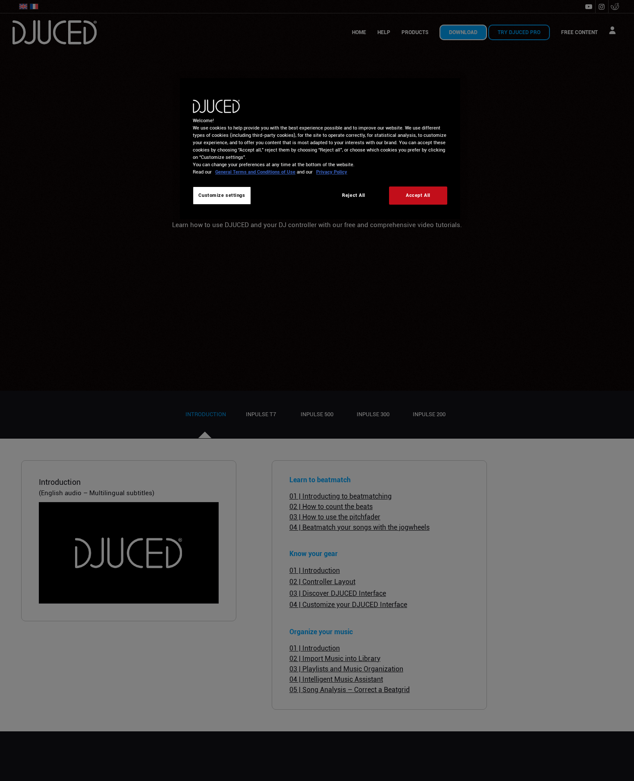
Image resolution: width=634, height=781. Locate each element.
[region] (320, 148)
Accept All (418, 195)
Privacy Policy (331, 172)
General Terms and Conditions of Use (255, 172)
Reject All (353, 195)
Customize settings (221, 195)
